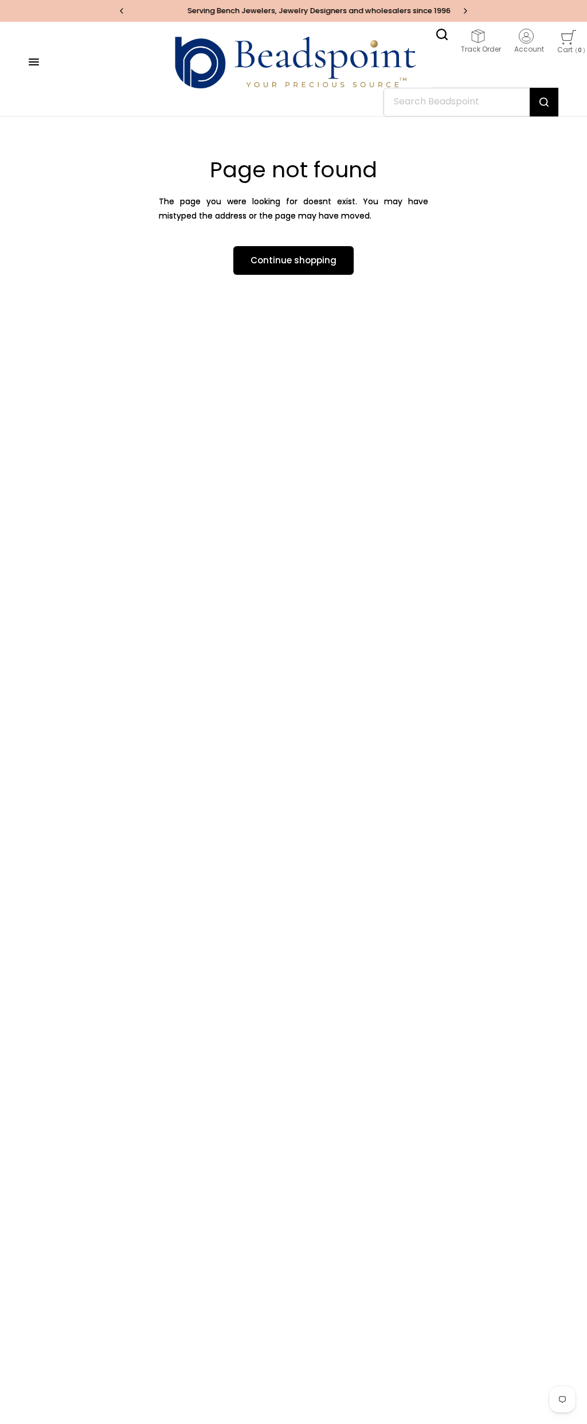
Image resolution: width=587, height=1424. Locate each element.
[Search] (442, 34)
